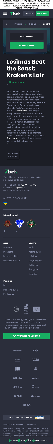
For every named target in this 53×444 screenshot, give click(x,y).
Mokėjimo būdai (10, 290)
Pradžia (18, 24)
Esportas (33, 274)
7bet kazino (12, 138)
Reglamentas (9, 294)
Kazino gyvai (35, 252)
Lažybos (33, 256)
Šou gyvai (33, 269)
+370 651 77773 (28, 185)
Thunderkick (21, 110)
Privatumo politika (11, 260)
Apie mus (7, 247)
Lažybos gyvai (35, 260)
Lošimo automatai (15, 82)
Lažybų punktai (10, 256)
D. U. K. (6, 285)
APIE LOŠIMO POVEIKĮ (31, 6)
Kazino (32, 24)
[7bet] (15, 13)
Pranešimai (8, 252)
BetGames (33, 265)
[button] (5, 13)
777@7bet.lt (19, 187)
